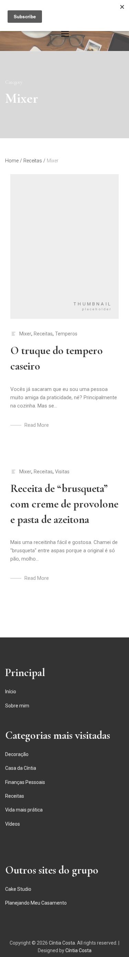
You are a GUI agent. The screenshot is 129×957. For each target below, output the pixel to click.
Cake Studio (18, 889)
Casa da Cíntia (20, 768)
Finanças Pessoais (25, 782)
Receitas (43, 333)
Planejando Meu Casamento (36, 903)
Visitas (62, 471)
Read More (36, 425)
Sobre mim (17, 705)
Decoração (17, 754)
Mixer (25, 333)
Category (13, 82)
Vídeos (12, 824)
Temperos (66, 333)
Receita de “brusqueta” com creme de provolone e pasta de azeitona (64, 504)
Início (10, 691)
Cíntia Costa (62, 943)
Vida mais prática (24, 810)
